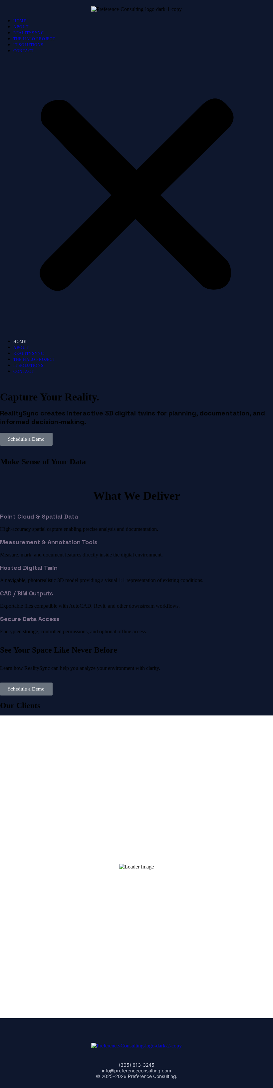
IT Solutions (28, 45)
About (21, 27)
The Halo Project (34, 39)
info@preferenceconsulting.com (136, 1070)
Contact (23, 51)
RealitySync (28, 33)
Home (19, 21)
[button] (136, 196)
